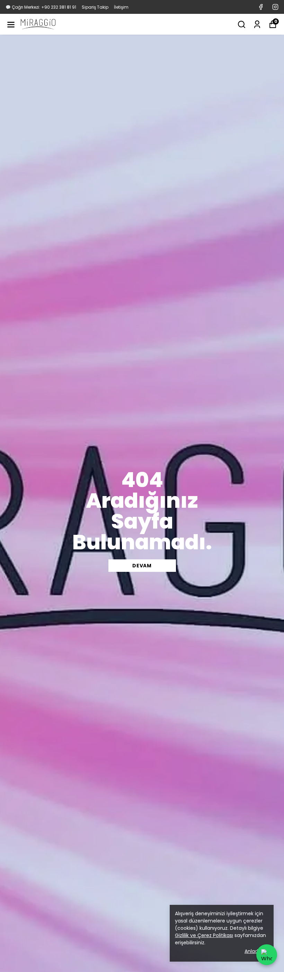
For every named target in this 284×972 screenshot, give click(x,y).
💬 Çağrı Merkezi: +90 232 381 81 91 (41, 7)
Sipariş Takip (95, 7)
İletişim (121, 7)
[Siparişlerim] (257, 24)
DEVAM (142, 565)
